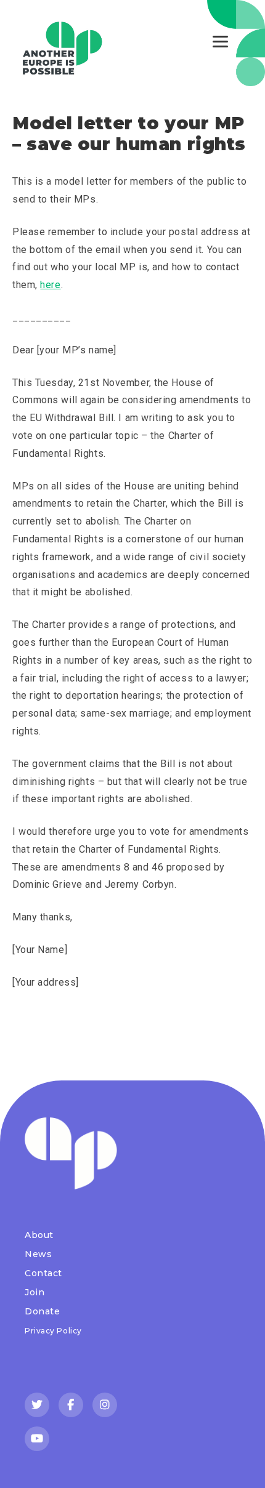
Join (34, 1292)
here (50, 285)
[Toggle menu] (220, 42)
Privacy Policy (53, 1330)
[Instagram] (104, 1405)
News (38, 1254)
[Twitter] (37, 1405)
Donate (42, 1311)
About (39, 1235)
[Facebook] (71, 1405)
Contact (43, 1273)
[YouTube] (37, 1438)
